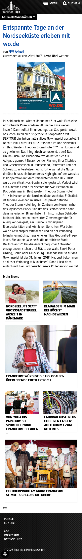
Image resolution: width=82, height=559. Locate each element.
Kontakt (10, 523)
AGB (6, 531)
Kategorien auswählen (17, 17)
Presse (9, 519)
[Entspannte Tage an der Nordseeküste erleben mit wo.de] (41, 86)
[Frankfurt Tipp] (11, 13)
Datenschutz (13, 539)
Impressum (11, 535)
